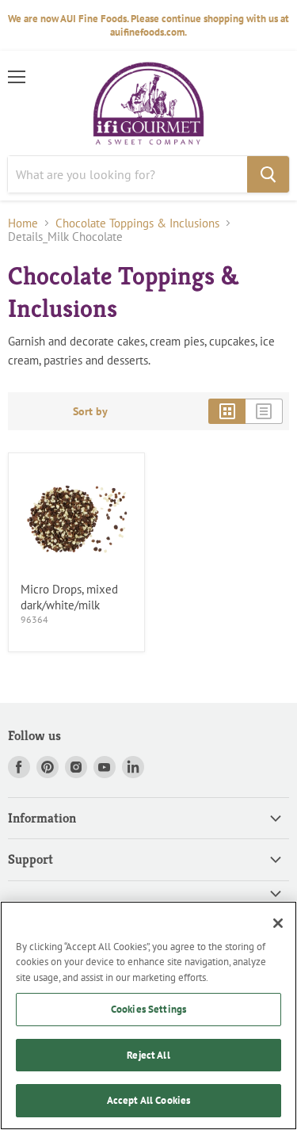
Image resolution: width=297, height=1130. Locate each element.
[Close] (278, 923)
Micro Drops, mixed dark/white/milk (69, 597)
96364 (34, 619)
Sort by (90, 411)
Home (23, 223)
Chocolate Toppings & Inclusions (137, 223)
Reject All (148, 1055)
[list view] (264, 411)
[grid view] (227, 411)
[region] (148, 1015)
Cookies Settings (148, 1009)
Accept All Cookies (148, 1100)
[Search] (268, 174)
